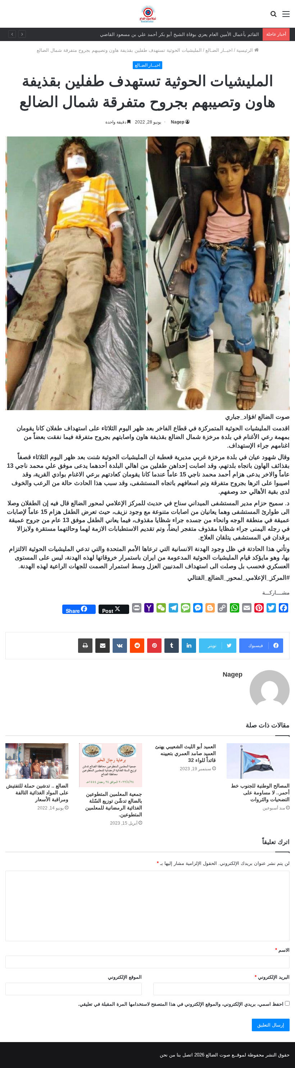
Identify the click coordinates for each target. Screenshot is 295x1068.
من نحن (167, 1055)
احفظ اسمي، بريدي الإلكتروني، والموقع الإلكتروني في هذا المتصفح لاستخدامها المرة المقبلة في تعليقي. (180, 1004)
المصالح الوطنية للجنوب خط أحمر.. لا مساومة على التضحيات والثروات (260, 792)
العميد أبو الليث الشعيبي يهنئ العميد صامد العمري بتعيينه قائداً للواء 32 (185, 753)
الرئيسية (245, 50)
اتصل (187, 1055)
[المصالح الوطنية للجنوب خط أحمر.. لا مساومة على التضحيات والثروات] (258, 761)
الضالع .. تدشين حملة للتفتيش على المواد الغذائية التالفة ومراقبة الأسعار (37, 792)
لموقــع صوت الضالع (225, 1055)
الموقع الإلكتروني (125, 977)
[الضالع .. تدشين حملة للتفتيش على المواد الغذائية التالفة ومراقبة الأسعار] (36, 761)
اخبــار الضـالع (219, 50)
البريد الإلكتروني (272, 977)
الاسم (282, 950)
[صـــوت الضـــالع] (147, 14)
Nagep (177, 122)
